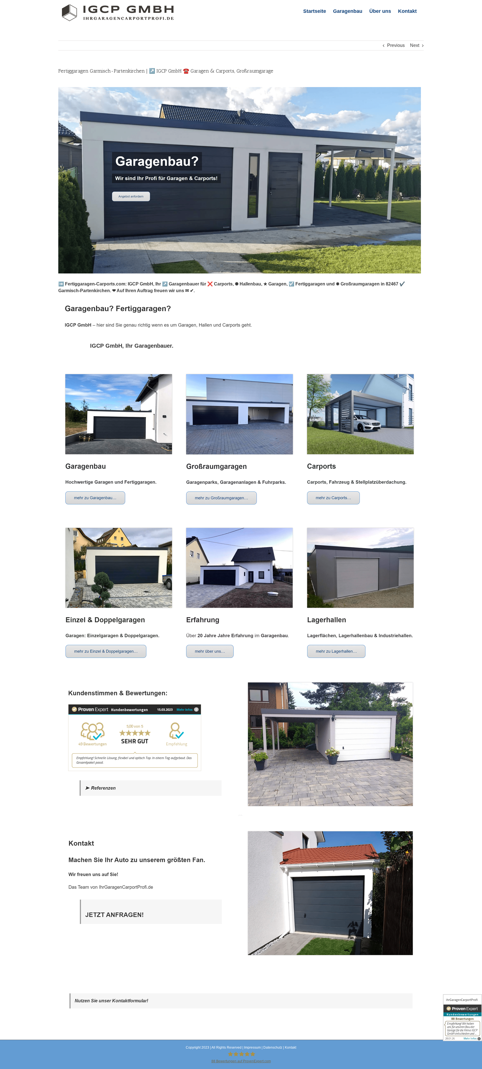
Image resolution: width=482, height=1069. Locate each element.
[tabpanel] (241, 667)
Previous (396, 45)
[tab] (131, 345)
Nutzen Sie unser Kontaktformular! (111, 1000)
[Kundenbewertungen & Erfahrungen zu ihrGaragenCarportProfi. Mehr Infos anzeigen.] (462, 1017)
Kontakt (290, 1047)
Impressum (252, 1047)
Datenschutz (272, 1047)
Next (414, 45)
